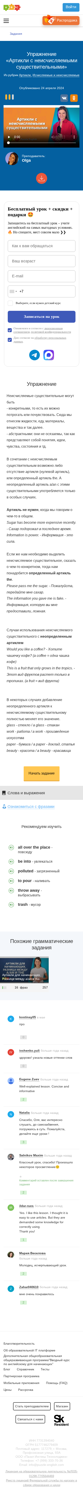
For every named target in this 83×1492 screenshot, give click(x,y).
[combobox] (13, 291)
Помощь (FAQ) (57, 1383)
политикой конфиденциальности (51, 331)
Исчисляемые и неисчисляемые (56, 75)
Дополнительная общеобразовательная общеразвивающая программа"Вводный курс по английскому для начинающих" (37, 1360)
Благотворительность (19, 1343)
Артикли (25, 75)
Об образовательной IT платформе (29, 1350)
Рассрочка (25, 1389)
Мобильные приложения (21, 1383)
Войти (71, 7)
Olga (26, 160)
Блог (7, 1369)
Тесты (45, 1369)
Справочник (25, 1369)
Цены (8, 1389)
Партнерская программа (21, 1376)
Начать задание (42, 773)
